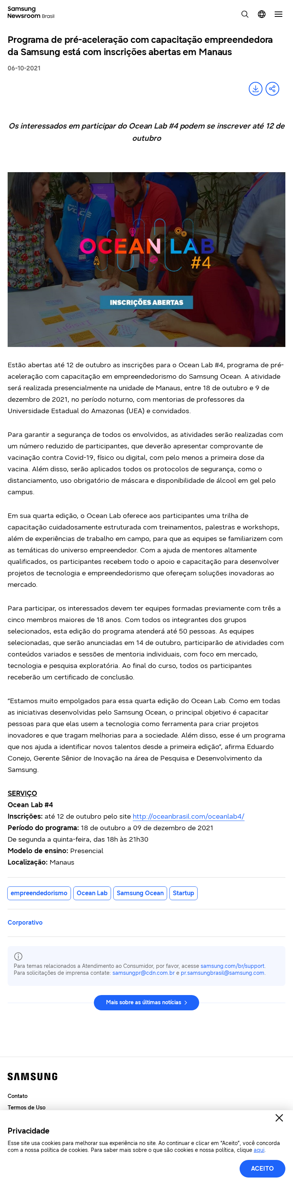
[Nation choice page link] (262, 14)
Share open (272, 89)
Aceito (262, 1168)
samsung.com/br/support (232, 966)
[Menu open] (278, 14)
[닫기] (279, 1118)
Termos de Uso (26, 1107)
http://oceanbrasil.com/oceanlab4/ (189, 816)
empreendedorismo (39, 893)
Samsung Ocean (140, 893)
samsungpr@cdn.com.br (144, 973)
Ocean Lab (92, 893)
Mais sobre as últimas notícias (143, 1002)
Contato (17, 1096)
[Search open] (245, 14)
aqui (259, 1150)
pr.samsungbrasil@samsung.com (222, 973)
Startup (183, 893)
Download (255, 89)
